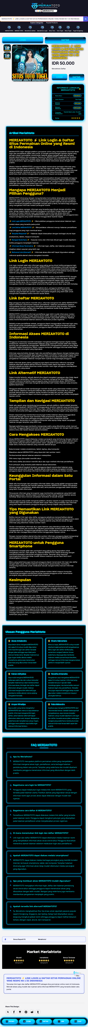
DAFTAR (65, 40)
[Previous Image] (13, 63)
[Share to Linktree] (20, 1012)
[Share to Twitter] (8, 1012)
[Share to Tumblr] (38, 1012)
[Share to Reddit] (32, 1012)
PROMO (11, 1021)
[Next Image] (46, 63)
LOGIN (23, 40)
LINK (62, 1021)
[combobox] (41, 19)
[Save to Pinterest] (26, 1012)
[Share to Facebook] (14, 1012)
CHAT (79, 1021)
